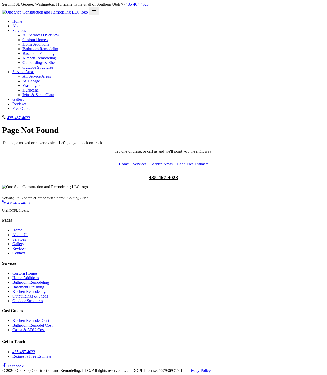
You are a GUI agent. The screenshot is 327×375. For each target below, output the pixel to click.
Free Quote (21, 108)
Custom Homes (35, 39)
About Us (20, 234)
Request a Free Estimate (31, 356)
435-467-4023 (137, 4)
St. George (31, 81)
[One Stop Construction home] (45, 12)
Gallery (18, 99)
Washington (32, 85)
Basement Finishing (38, 53)
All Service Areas (36, 76)
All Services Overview (40, 35)
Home (17, 21)
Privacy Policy (199, 370)
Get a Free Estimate (192, 164)
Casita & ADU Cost (28, 330)
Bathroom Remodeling (40, 49)
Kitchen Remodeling (39, 58)
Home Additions (35, 44)
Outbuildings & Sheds (40, 62)
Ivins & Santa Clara (38, 95)
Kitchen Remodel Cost (30, 320)
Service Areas (23, 72)
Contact (18, 253)
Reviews (19, 104)
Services (19, 30)
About (17, 26)
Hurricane (30, 90)
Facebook (15, 366)
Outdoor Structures (37, 67)
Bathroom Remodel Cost (32, 325)
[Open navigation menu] (94, 11)
